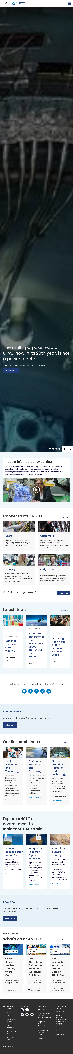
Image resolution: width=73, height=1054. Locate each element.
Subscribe (9, 976)
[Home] (14, 3)
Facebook (30, 942)
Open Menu (69, 3)
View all (65, 994)
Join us (8, 371)
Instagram (36, 942)
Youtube (48, 942)
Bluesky (42, 942)
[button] (65, 700)
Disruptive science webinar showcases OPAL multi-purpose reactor (36, 353)
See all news (64, 862)
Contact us (64, 768)
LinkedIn (24, 942)
